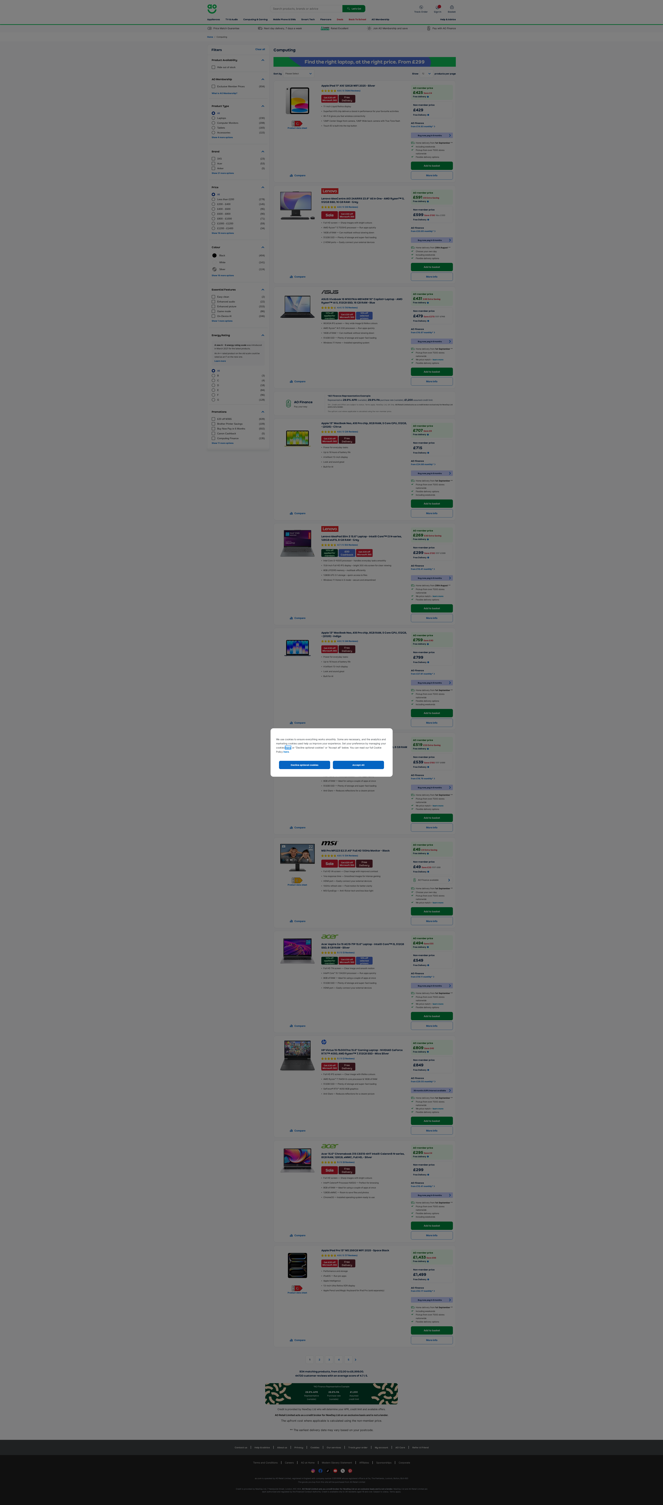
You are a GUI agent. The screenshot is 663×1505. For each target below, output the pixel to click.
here (288, 747)
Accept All (358, 764)
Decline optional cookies (304, 764)
